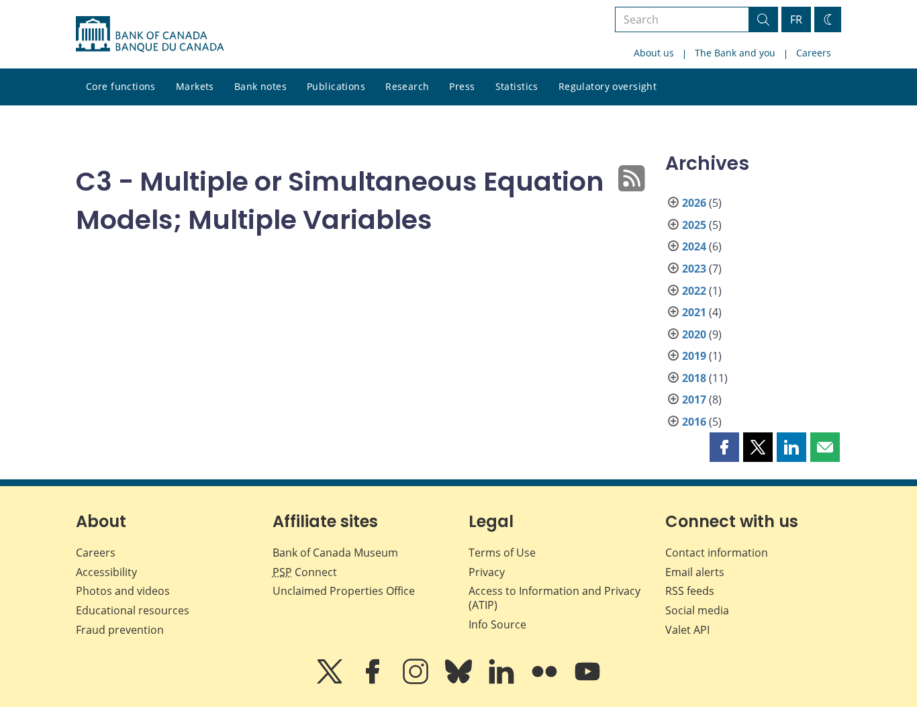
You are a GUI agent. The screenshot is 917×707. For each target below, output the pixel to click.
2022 (694, 290)
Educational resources (132, 610)
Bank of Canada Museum (335, 552)
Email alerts (694, 572)
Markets (195, 86)
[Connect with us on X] (330, 680)
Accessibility (106, 572)
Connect (305, 572)
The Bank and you (735, 52)
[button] (724, 447)
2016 (694, 421)
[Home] (150, 34)
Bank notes (260, 86)
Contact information (716, 552)
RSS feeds (689, 590)
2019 (694, 355)
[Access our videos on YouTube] (587, 680)
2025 (694, 225)
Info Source (497, 624)
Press (462, 86)
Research (407, 86)
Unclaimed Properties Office (344, 590)
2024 (694, 246)
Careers (813, 52)
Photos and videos (123, 590)
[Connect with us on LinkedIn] (502, 680)
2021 (694, 312)
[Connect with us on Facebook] (373, 680)
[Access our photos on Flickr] (545, 680)
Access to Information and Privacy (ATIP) (554, 597)
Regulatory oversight (608, 86)
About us (654, 52)
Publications (336, 86)
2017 (694, 399)
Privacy (487, 572)
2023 (694, 268)
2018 (694, 378)
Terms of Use (502, 552)
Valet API (687, 629)
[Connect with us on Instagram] (416, 680)
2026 (694, 202)
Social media (697, 610)
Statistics (516, 86)
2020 (694, 334)
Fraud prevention (120, 629)
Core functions (121, 86)
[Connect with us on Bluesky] (459, 680)
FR (796, 19)
